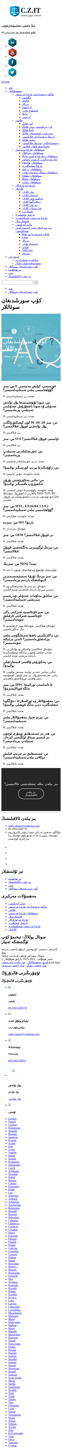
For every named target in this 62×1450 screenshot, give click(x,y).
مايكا (25, 113)
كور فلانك (27, 123)
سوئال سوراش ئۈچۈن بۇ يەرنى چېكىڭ (22, 955)
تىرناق (25, 104)
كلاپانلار (19, 188)
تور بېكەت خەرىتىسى (13, 962)
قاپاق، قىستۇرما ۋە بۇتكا (35, 234)
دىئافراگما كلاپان (31, 201)
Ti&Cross (27, 250)
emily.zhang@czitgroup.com (23, 825)
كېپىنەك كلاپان (30, 195)
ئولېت (25, 247)
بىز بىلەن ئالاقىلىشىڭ (19, 276)
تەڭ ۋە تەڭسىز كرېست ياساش (39, 159)
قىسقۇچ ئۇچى (30, 110)
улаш (25, 237)
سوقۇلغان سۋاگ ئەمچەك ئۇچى (40, 172)
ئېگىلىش (26, 97)
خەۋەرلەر (13, 256)
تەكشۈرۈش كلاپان (32, 198)
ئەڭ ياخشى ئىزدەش (12, 965)
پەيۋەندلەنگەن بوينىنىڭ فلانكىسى (40, 143)
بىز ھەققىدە (14, 269)
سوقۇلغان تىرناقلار (32, 152)
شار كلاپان (28, 192)
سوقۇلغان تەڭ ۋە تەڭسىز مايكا (40, 156)
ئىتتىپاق (26, 253)
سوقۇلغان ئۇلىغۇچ (32, 162)
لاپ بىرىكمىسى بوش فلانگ (37, 126)
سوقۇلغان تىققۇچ (32, 175)
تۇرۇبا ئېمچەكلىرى (32, 166)
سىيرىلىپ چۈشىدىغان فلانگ (37, 133)
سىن (10, 273)
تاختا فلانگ (28, 130)
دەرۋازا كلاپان (30, 205)
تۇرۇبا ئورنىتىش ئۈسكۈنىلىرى (31, 218)
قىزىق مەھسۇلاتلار (37, 962)
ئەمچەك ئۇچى (30, 243)
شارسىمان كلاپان (32, 208)
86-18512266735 (17, 1007)
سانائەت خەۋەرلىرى (26, 260)
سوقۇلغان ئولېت (31, 182)
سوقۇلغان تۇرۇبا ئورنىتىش (30, 149)
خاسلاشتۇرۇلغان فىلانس (36, 146)
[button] (31, 793)
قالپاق (25, 100)
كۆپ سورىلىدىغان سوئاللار (23, 266)
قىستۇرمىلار (22, 221)
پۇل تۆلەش (14, 1098)
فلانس (18, 120)
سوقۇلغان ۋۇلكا (31, 179)
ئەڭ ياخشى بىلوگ (36, 965)
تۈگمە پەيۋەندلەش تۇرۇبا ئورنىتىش (34, 94)
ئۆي (10, 87)
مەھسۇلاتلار (15, 91)
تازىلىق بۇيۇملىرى (25, 214)
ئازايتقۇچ (27, 107)
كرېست (26, 117)
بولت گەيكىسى (23, 224)
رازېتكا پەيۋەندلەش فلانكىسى (38, 136)
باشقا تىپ (27, 211)
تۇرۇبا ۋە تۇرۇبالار (25, 185)
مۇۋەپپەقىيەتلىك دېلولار (28, 263)
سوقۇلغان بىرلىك (31, 169)
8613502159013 (17, 1060)
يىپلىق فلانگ (28, 139)
